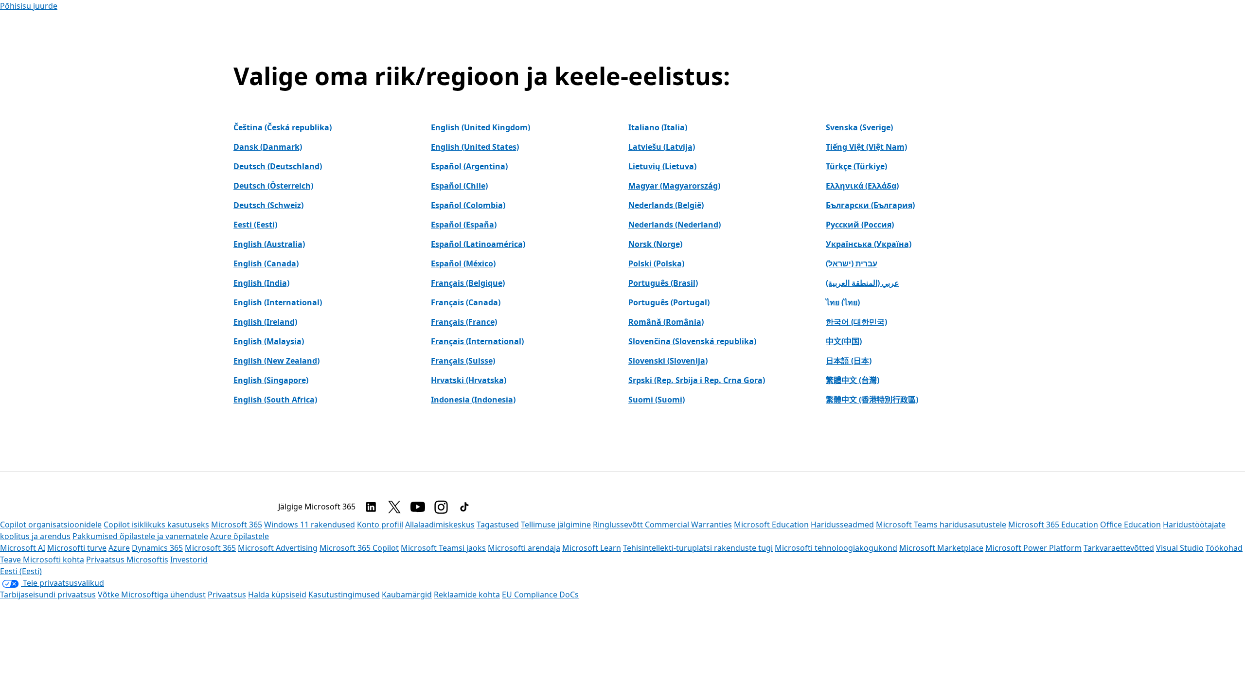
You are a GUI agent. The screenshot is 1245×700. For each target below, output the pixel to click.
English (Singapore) (270, 380)
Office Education (1130, 524)
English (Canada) (266, 263)
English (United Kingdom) (480, 127)
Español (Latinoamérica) (478, 244)
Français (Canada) (465, 302)
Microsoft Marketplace (941, 547)
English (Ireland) (265, 321)
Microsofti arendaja (524, 547)
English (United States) (475, 146)
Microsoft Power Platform (1033, 547)
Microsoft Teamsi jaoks (443, 547)
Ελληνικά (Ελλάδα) (862, 185)
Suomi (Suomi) (656, 399)
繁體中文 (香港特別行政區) (872, 399)
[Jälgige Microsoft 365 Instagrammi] (441, 507)
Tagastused (498, 524)
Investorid (189, 559)
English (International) (277, 302)
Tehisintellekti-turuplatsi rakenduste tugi (698, 547)
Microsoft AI (22, 547)
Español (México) (463, 263)
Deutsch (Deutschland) (277, 166)
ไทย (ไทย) (843, 302)
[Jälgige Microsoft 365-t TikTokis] (464, 507)
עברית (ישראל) (851, 263)
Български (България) (870, 205)
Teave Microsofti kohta (42, 559)
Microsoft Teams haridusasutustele (941, 524)
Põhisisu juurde (28, 5)
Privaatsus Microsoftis (127, 559)
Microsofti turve (77, 547)
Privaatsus (227, 594)
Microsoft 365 (236, 524)
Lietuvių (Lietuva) (662, 166)
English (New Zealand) (276, 360)
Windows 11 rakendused (309, 524)
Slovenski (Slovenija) (668, 360)
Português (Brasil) (663, 283)
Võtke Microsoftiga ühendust (152, 594)
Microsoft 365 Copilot (359, 547)
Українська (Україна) (868, 244)
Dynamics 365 (157, 547)
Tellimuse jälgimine (556, 524)
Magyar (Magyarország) (674, 185)
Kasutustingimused (344, 594)
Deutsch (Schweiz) (268, 205)
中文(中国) (844, 341)
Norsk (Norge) (655, 244)
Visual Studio (1180, 547)
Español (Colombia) (468, 205)
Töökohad (1224, 547)
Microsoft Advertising (278, 547)
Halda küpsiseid (277, 594)
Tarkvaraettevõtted (1119, 547)
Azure (119, 547)
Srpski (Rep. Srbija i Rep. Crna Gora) (696, 380)
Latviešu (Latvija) (661, 146)
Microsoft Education (771, 524)
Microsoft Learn (591, 547)
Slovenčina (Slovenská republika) (692, 341)
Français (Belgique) (468, 283)
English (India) (261, 283)
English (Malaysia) (268, 341)
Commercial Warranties (688, 524)
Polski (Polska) (656, 263)
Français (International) (477, 341)
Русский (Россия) (860, 224)
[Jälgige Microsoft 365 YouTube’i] (418, 507)
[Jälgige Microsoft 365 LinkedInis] (371, 507)
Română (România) (666, 321)
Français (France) (464, 321)
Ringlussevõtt (619, 524)
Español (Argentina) (469, 166)
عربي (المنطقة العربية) (862, 283)
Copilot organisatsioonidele (51, 524)
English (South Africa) (275, 399)
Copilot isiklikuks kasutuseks (156, 524)
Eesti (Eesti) (255, 224)
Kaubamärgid (407, 594)
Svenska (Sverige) (859, 127)
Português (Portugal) (669, 302)
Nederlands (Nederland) (674, 224)
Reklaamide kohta (467, 594)
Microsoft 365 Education (1053, 524)
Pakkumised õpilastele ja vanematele (140, 536)
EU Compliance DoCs (540, 594)
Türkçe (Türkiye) (856, 166)
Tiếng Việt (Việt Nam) (866, 146)
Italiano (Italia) (657, 127)
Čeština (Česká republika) (282, 127)
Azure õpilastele (239, 536)
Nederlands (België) (666, 205)
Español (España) (464, 224)
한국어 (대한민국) (856, 321)
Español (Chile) (459, 185)
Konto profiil (380, 524)
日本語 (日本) (849, 360)
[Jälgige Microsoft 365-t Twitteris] (394, 507)
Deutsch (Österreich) (273, 185)
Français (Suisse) (463, 360)
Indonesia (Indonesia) (473, 399)
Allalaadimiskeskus (440, 524)
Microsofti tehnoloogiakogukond (836, 547)
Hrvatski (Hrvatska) (468, 380)
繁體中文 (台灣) (852, 380)
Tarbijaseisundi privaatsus (48, 594)
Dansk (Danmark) (267, 146)
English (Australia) (269, 244)
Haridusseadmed (842, 524)
